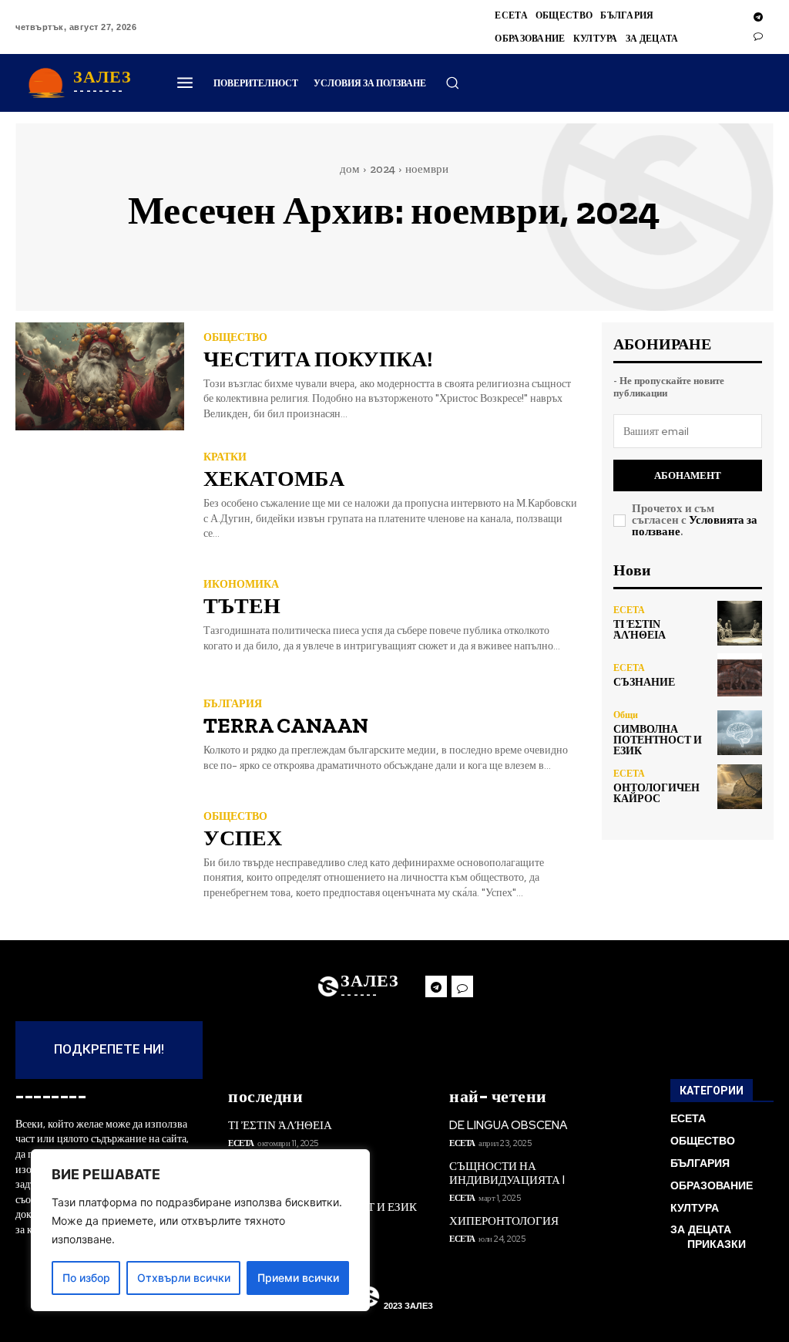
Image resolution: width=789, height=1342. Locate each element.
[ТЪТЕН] (99, 616)
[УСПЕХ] (99, 855)
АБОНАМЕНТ (687, 475)
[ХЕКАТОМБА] (99, 496)
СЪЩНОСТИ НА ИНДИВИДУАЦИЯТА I (507, 1173)
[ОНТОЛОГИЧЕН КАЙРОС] (739, 786)
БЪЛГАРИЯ (232, 703)
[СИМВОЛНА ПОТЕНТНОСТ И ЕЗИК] (739, 732)
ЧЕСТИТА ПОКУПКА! (317, 359)
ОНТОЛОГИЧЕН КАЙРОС (656, 793)
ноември (426, 169)
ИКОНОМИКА (241, 583)
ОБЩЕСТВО (235, 337)
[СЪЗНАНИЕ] (739, 675)
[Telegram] (758, 17)
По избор (86, 1277)
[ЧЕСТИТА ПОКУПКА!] (99, 376)
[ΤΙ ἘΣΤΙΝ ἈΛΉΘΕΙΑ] (739, 623)
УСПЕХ (242, 838)
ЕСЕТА (629, 610)
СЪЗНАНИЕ (644, 682)
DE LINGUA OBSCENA (508, 1125)
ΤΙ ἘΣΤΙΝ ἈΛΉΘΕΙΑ (639, 630)
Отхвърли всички (183, 1277)
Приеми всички (298, 1277)
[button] (452, 82)
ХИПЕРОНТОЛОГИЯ (504, 1221)
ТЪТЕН (241, 606)
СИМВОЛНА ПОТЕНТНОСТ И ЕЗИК (657, 740)
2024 (382, 169)
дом (350, 169)
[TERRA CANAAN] (99, 736)
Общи (625, 715)
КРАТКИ (225, 456)
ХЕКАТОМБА (273, 478)
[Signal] (758, 36)
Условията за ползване (694, 525)
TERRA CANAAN (285, 725)
